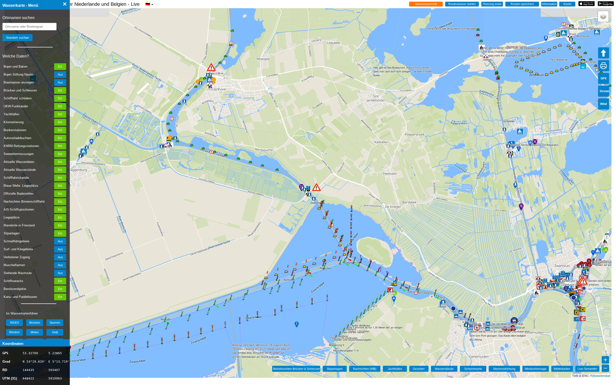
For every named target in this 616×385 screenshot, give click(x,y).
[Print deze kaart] (603, 65)
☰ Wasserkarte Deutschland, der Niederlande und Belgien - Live (76, 4)
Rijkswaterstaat (600, 375)
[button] (583, 280)
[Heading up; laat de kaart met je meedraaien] (603, 52)
